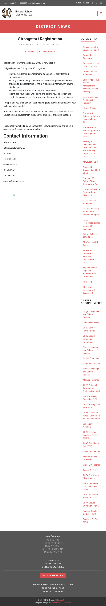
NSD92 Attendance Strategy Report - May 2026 (91, 192)
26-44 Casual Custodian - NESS (91, 504)
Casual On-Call (89, 470)
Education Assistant (87, 425)
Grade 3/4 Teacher (91, 363)
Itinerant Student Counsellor (90, 458)
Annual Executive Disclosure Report (91, 48)
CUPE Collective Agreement (90, 73)
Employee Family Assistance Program (90, 100)
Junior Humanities (91, 323)
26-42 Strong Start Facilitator (91, 406)
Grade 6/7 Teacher (91, 451)
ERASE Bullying (89, 108)
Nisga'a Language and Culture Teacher (91, 314)
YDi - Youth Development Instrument (89, 290)
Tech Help (87, 282)
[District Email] (101, 3)
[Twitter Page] (96, 3)
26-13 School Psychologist (89, 329)
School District (48, 51)
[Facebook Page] (92, 3)
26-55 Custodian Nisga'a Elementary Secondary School (91, 416)
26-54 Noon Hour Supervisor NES (91, 398)
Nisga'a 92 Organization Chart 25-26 (91, 170)
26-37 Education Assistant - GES (90, 496)
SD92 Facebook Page (53, 588)
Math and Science (91, 380)
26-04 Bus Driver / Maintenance (91, 477)
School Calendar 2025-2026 (90, 235)
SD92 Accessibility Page (91, 244)
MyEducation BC (90, 162)
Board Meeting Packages (89, 56)
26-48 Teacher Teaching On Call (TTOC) (90, 435)
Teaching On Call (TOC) (90, 521)
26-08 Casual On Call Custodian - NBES (90, 486)
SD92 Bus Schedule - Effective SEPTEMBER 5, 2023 (89, 256)
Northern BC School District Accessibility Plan (91, 181)
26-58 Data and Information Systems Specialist (91, 388)
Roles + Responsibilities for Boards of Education (91, 224)
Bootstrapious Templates (61, 603)
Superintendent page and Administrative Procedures (90, 272)
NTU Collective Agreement (89, 202)
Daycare (30, 51)
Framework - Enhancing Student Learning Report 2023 (91, 118)
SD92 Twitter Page (53, 591)
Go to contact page (53, 575)
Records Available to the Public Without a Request (91, 212)
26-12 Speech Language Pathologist (89, 339)
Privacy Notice (62, 600)
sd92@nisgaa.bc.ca (53, 567)
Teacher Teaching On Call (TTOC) (91, 512)
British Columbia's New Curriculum (91, 65)
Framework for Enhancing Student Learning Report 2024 (91, 132)
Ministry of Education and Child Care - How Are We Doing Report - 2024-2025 (90, 149)
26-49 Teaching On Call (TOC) (91, 445)
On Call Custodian (91, 358)
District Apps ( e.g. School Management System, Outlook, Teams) (91, 86)
